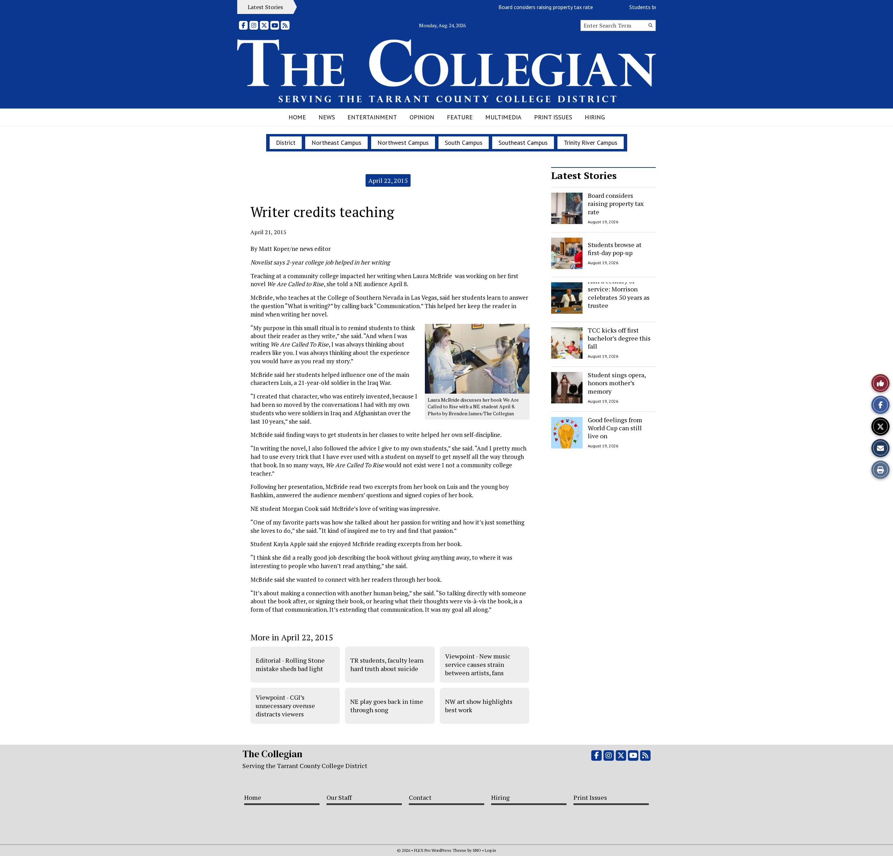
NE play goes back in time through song (386, 705)
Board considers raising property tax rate (531, 6)
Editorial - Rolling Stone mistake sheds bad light (290, 664)
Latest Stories (584, 175)
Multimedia (503, 117)
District (285, 143)
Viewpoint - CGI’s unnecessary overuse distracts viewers (285, 706)
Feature (460, 117)
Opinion (422, 117)
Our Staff (339, 797)
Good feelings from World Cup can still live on (615, 428)
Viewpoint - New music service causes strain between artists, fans (477, 664)
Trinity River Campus (590, 143)
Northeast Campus (336, 143)
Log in (490, 850)
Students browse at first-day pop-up (614, 248)
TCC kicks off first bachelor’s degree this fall (619, 338)
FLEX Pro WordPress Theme (440, 850)
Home (297, 117)
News (326, 117)
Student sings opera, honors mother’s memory (617, 383)
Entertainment (372, 117)
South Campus (463, 143)
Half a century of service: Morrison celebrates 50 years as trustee (619, 293)
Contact (420, 797)
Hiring (595, 117)
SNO (477, 850)
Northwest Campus (403, 143)
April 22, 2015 (388, 180)
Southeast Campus (523, 143)
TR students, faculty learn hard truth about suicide (386, 664)
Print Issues (553, 117)
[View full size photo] (477, 358)
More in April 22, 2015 (291, 637)
